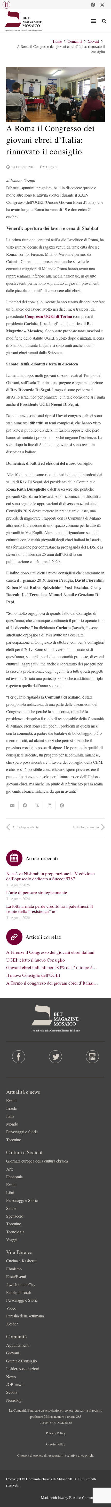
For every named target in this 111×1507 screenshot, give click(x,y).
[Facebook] (93, 4)
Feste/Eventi (16, 1276)
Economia (14, 1176)
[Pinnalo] (62, 805)
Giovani (51, 166)
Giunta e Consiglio (21, 1360)
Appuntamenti (17, 1345)
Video (11, 1308)
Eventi (11, 1100)
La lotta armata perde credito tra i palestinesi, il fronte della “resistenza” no (49, 908)
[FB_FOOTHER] (18, 1056)
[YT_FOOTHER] (92, 1056)
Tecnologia (15, 1231)
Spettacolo (14, 1216)
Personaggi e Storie (22, 1131)
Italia (10, 1116)
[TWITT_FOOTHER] (55, 1056)
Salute (11, 1208)
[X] (102, 4)
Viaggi (11, 1239)
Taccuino (13, 1139)
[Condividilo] (25, 805)
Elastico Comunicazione (87, 1497)
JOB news (14, 1384)
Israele (11, 1108)
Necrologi (14, 1400)
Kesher (12, 1323)
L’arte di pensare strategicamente (36, 892)
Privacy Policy (55, 1433)
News (11, 1376)
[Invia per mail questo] (12, 805)
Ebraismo (14, 1268)
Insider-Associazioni (22, 1368)
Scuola (11, 1392)
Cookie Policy (55, 1444)
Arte (9, 1169)
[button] (6, 5)
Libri (10, 1192)
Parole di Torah (18, 1292)
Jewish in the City (20, 1284)
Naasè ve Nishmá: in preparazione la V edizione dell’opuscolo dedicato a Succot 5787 (50, 876)
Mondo (12, 1124)
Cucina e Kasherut (21, 1260)
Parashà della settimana (25, 1315)
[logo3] (23, 21)
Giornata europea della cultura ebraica (37, 1161)
